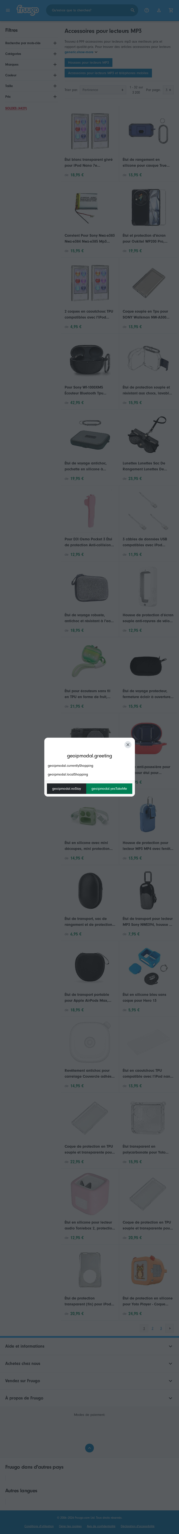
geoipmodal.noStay (66, 789)
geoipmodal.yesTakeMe (109, 789)
